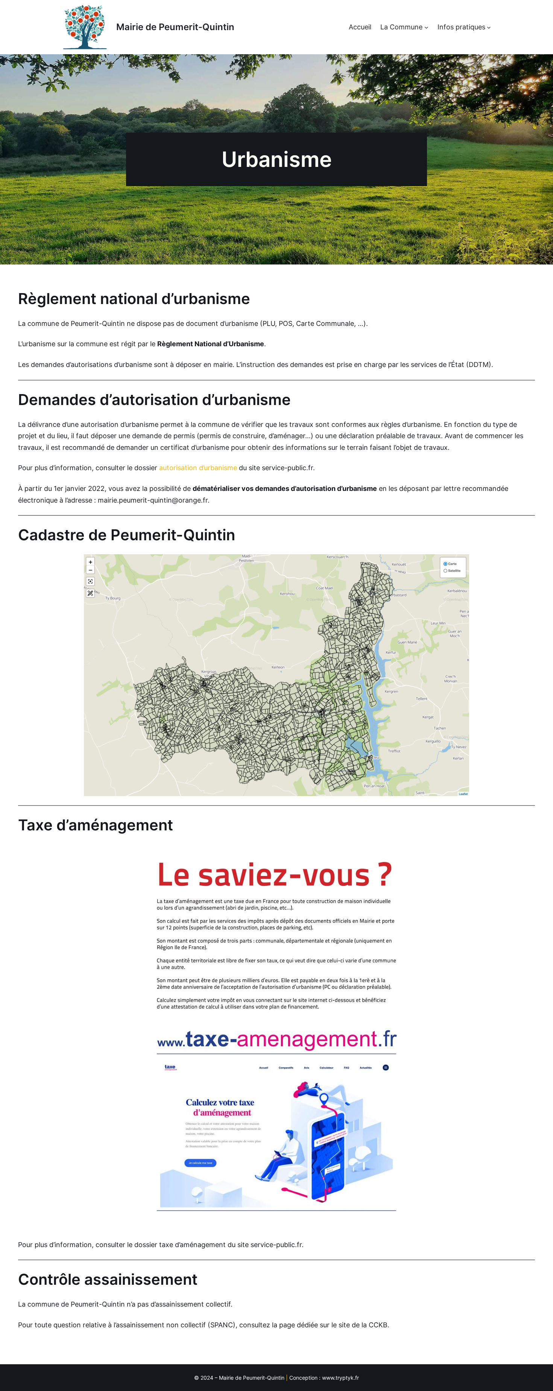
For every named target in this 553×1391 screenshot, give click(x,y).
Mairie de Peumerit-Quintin (175, 26)
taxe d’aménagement (192, 1245)
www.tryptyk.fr (340, 1377)
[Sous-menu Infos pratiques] (489, 27)
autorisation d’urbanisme (198, 468)
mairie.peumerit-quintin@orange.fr (153, 500)
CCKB (378, 1325)
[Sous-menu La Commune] (426, 27)
